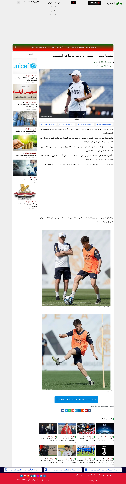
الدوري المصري (89, 458)
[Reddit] (28, 475)
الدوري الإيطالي (51, 436)
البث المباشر (52, 14)
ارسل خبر (105, 475)
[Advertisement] (63, 30)
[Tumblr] (31, 475)
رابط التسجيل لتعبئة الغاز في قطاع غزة (26, 131)
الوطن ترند (33, 177)
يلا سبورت (52, 10)
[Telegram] (34, 475)
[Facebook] (44, 475)
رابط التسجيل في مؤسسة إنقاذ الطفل (26, 155)
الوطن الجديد (52, 6)
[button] (73, 2)
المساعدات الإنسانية (30, 76)
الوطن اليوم (48, 3)
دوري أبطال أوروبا (108, 436)
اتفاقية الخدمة (75, 475)
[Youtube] (24, 475)
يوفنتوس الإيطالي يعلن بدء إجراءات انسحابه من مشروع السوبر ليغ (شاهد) (105, 462)
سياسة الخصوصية (85, 475)
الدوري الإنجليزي (89, 436)
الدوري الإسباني (100, 66)
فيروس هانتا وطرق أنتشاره (29, 179)
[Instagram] (38, 475)
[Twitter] (41, 475)
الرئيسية (57, 3)
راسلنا (100, 475)
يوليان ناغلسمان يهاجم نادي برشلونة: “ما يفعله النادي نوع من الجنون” (67, 440)
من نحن (112, 475)
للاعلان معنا (94, 475)
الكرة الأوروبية (71, 436)
